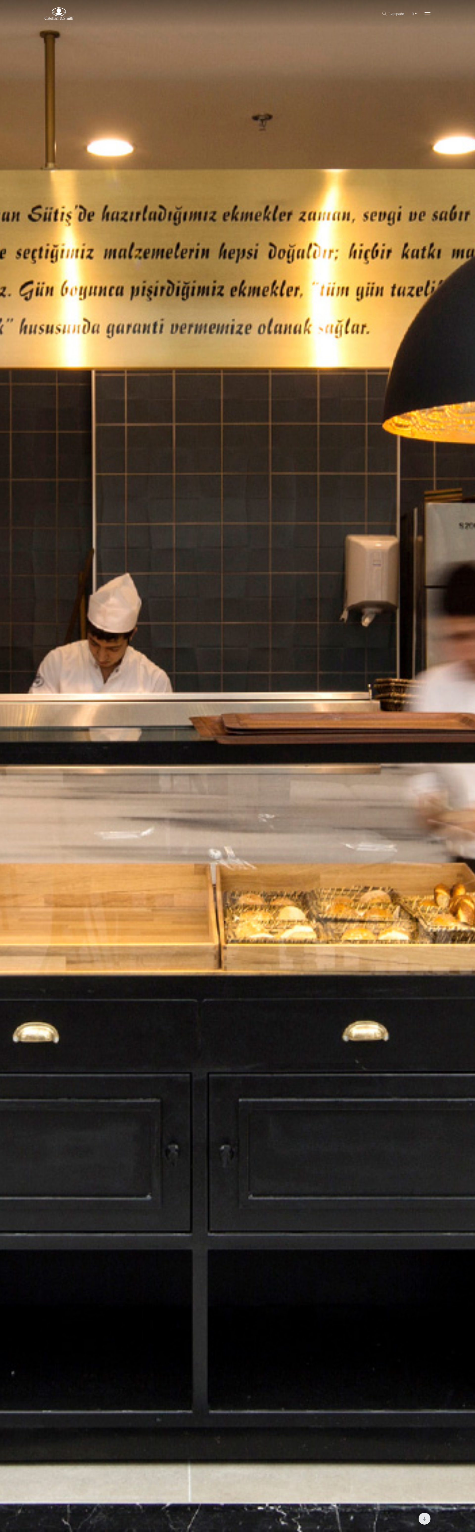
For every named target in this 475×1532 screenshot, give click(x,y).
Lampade (396, 13)
